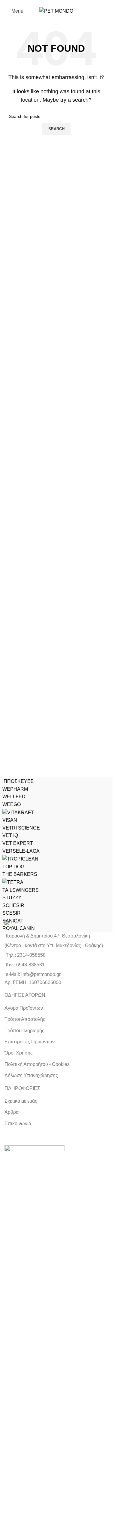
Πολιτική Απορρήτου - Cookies (37, 1064)
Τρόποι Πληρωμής (24, 1030)
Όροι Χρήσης (18, 1052)
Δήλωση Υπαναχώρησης (31, 1075)
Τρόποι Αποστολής (24, 1019)
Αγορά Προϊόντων (23, 1008)
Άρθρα (11, 1112)
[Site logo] (56, 10)
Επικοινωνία (17, 1123)
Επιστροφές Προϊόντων (29, 1041)
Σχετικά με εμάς (20, 1101)
